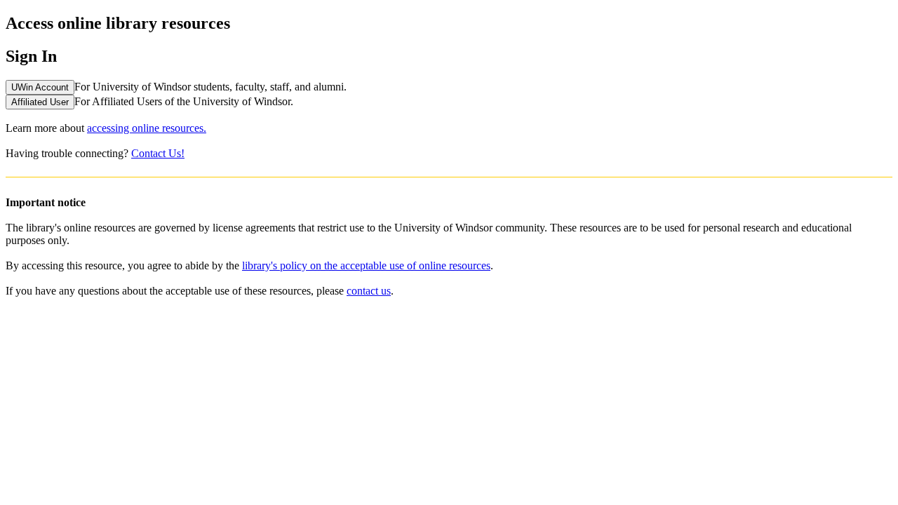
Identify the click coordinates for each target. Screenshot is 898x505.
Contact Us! (158, 153)
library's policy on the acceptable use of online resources (366, 265)
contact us (369, 291)
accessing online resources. (146, 128)
